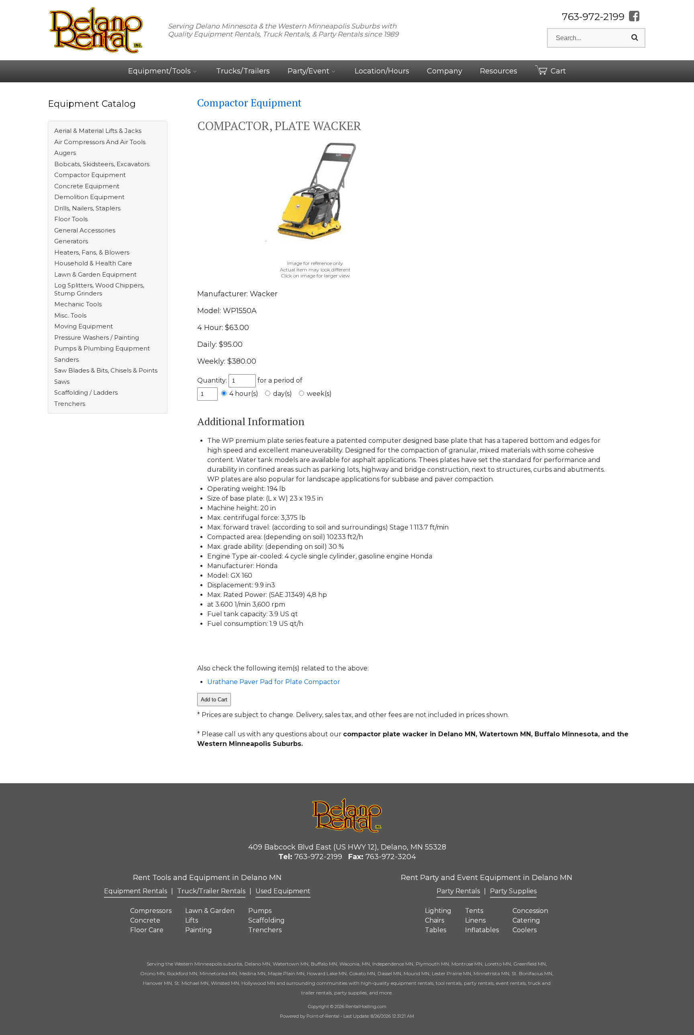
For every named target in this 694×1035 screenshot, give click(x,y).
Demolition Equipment (89, 197)
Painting (198, 930)
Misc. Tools (70, 315)
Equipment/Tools (160, 71)
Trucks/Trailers (243, 71)
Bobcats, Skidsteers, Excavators (101, 164)
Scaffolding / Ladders (86, 392)
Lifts (191, 920)
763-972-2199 (593, 16)
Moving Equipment (83, 326)
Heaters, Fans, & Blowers (91, 252)
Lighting (438, 911)
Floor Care (146, 930)
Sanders (66, 359)
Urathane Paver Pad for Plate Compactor (273, 682)
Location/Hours (382, 71)
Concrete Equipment (86, 186)
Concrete (145, 920)
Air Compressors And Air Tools (99, 142)
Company (444, 71)
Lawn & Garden (210, 911)
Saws (61, 381)
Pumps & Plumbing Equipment (102, 348)
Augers (65, 153)
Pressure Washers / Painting (96, 337)
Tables (435, 930)
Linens (475, 920)
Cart (558, 71)
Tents (474, 911)
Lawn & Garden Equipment (95, 274)
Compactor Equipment (90, 175)
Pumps (259, 911)
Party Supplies (513, 891)
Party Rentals (458, 891)
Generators (71, 241)
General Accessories (84, 230)
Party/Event (309, 71)
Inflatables (482, 930)
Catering (526, 920)
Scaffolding (266, 920)
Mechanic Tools (78, 304)
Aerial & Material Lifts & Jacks (97, 130)
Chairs (434, 920)
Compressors (150, 911)
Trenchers (69, 403)
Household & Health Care (93, 263)
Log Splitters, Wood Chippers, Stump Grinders (99, 289)
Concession (530, 911)
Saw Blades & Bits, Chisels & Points (105, 370)
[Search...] (634, 38)
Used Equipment (282, 891)
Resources (498, 71)
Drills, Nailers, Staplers (87, 208)
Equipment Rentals (135, 891)
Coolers (524, 930)
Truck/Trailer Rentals (211, 891)
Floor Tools (71, 219)
